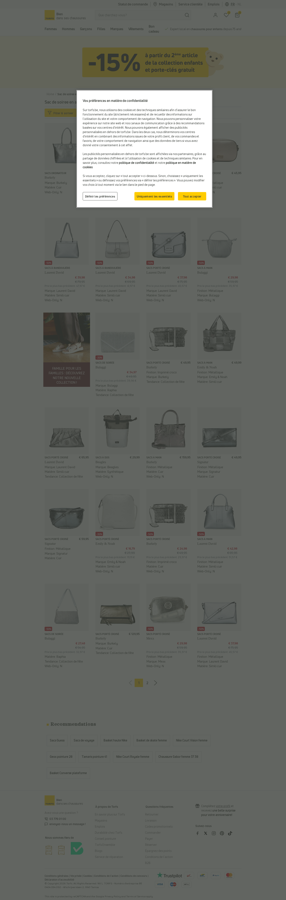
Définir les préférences (100, 196)
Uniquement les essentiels (154, 196)
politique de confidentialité (136, 163)
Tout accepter (192, 196)
